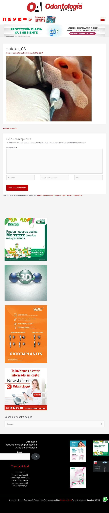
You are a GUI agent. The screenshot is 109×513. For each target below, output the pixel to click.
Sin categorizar (19, 486)
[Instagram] (9, 19)
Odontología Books (18, 478)
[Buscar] (35, 456)
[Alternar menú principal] (102, 19)
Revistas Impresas (18, 483)
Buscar (20, 452)
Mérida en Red (66, 500)
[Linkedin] (20, 19)
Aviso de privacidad (26, 447)
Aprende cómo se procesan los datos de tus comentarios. (59, 195)
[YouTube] (25, 19)
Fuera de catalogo (18, 475)
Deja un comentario (14, 53)
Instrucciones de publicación (21, 444)
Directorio (31, 441)
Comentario (11, 148)
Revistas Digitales (18, 480)
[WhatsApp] (30, 19)
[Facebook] (4, 19)
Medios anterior (10, 129)
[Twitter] (14, 19)
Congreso (18, 472)
